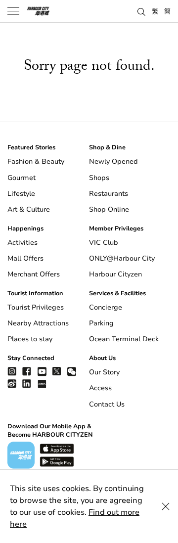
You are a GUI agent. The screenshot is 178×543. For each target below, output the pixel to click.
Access (100, 388)
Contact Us (107, 404)
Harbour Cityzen (115, 274)
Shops (99, 177)
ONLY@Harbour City (122, 258)
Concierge (105, 307)
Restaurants (108, 193)
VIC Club (103, 242)
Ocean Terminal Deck (124, 339)
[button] (141, 10)
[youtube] (42, 371)
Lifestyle (21, 193)
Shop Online (109, 209)
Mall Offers (25, 258)
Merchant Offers (33, 274)
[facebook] (26, 371)
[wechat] (71, 371)
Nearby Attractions (38, 323)
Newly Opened (113, 161)
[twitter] (56, 371)
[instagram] (11, 371)
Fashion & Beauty (35, 161)
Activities (22, 242)
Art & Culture (28, 209)
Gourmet (21, 177)
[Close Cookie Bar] (166, 506)
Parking (101, 323)
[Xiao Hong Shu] (42, 383)
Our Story (104, 372)
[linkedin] (26, 383)
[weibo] (11, 383)
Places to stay (29, 339)
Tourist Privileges (35, 307)
